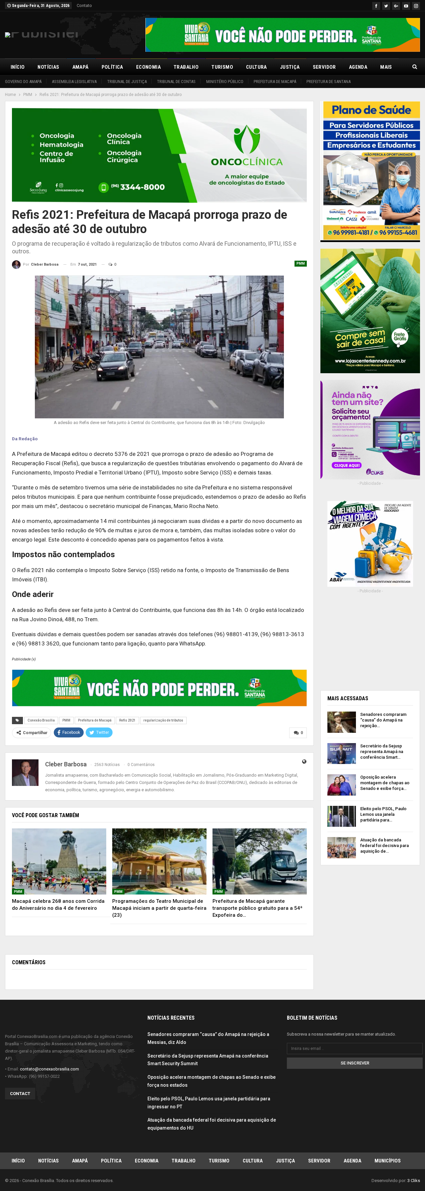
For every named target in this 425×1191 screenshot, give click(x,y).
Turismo (222, 67)
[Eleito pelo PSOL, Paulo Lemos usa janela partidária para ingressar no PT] (341, 816)
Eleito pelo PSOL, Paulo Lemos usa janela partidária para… (383, 814)
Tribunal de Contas (176, 81)
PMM (301, 263)
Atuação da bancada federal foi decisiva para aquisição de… (384, 845)
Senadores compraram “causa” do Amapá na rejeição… (383, 720)
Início (18, 67)
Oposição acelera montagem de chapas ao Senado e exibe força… (384, 783)
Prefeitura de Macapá (275, 81)
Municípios (388, 1161)
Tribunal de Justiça (127, 81)
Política (112, 67)
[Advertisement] (370, 639)
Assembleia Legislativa (74, 81)
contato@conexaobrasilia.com (49, 1068)
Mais (386, 67)
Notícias (48, 67)
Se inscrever (355, 1063)
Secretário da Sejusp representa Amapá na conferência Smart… (381, 751)
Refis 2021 (127, 720)
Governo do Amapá (23, 81)
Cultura (256, 67)
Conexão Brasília (41, 720)
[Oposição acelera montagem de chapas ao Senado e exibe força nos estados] (341, 785)
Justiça (290, 67)
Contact (20, 1093)
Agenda (358, 67)
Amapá (80, 67)
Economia (148, 67)
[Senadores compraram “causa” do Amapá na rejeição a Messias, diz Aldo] (341, 722)
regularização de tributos (163, 720)
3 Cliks (413, 1180)
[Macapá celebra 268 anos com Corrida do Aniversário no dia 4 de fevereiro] (59, 861)
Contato (84, 5)
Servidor (324, 67)
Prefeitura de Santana (328, 81)
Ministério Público (224, 81)
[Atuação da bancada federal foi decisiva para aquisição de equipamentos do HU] (341, 847)
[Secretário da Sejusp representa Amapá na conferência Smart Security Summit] (341, 753)
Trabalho (186, 67)
